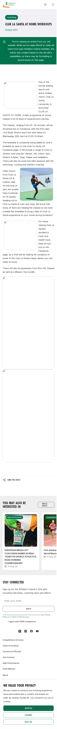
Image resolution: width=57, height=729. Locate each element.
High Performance (11, 663)
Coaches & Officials (12, 651)
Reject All (28, 721)
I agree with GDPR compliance (22, 621)
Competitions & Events (13, 640)
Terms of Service (18, 617)
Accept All (28, 708)
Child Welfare (9, 669)
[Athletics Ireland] (9, 4)
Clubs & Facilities (11, 646)
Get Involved (8, 657)
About (5, 675)
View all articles (44, 504)
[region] (28, 704)
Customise (28, 715)
